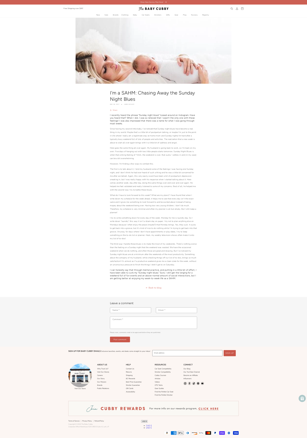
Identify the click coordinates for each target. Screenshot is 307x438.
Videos (157, 382)
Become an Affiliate (190, 375)
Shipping (129, 375)
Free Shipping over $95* (73, 8)
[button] (231, 8)
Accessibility (130, 392)
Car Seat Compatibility (163, 369)
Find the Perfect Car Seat (164, 392)
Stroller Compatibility (163, 372)
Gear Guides (159, 388)
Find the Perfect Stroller (164, 395)
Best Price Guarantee (134, 382)
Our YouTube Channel (191, 372)
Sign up (229, 353)
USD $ (144, 421)
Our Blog (186, 369)
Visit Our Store (80, 388)
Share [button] (115, 110)
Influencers (187, 378)
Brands (99, 385)
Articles (157, 378)
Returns (129, 372)
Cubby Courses (160, 375)
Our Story (101, 378)
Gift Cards (129, 388)
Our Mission (101, 382)
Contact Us (130, 369)
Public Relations (103, 388)
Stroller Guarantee (133, 385)
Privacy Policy (87, 421)
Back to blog (155, 287)
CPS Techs (159, 385)
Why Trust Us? (102, 369)
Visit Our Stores (103, 372)
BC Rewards (130, 378)
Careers (100, 375)
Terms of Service (74, 421)
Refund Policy (99, 421)
